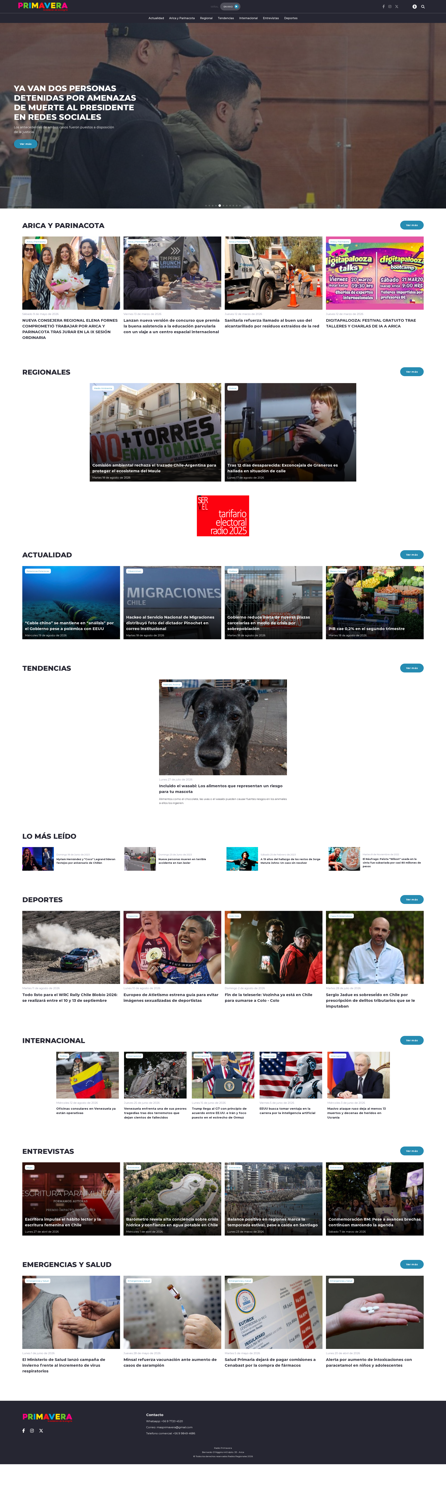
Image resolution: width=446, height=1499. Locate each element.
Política (233, 571)
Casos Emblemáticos (341, 916)
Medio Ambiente (103, 388)
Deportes (291, 18)
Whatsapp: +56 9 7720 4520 (164, 1421)
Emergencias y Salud (38, 1280)
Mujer (30, 1167)
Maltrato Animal (171, 684)
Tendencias (226, 18)
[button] (206, 205)
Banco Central (337, 571)
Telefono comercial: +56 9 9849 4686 (170, 1433)
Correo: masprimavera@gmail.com (169, 1427)
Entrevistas (271, 18)
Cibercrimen (134, 571)
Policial (232, 388)
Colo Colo (234, 916)
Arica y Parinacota (182, 18)
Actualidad (156, 18)
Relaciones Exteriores (38, 571)
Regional (206, 18)
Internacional (248, 18)
